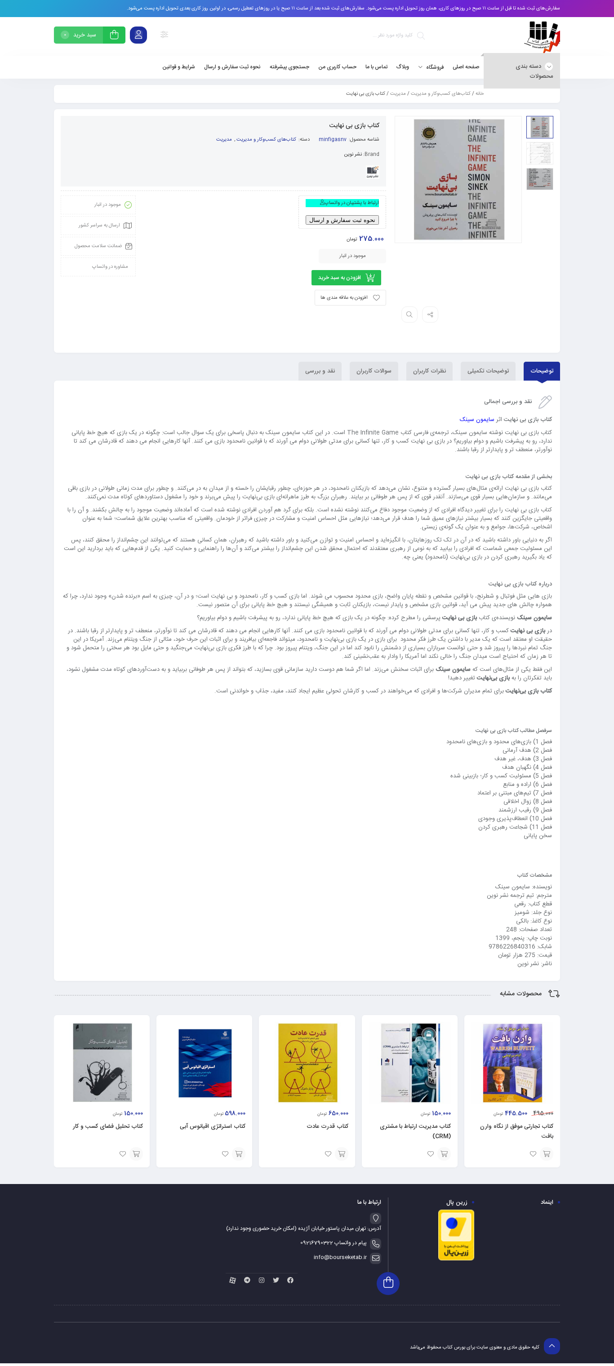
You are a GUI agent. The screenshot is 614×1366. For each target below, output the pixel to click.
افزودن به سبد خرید (339, 277)
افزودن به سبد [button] (546, 1154)
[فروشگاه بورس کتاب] (542, 36)
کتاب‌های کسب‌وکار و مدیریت (441, 94)
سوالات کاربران (374, 371)
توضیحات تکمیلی (488, 371)
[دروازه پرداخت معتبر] (456, 1259)
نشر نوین (353, 155)
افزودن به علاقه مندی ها (344, 298)
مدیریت (398, 94)
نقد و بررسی (320, 371)
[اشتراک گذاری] (430, 314)
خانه (480, 94)
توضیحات (541, 371)
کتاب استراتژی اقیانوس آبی (212, 1126)
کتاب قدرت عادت (327, 1126)
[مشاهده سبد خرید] (114, 36)
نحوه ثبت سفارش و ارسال (342, 220)
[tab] (542, 371)
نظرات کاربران (429, 371)
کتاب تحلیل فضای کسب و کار (108, 1126)
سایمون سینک (477, 420)
